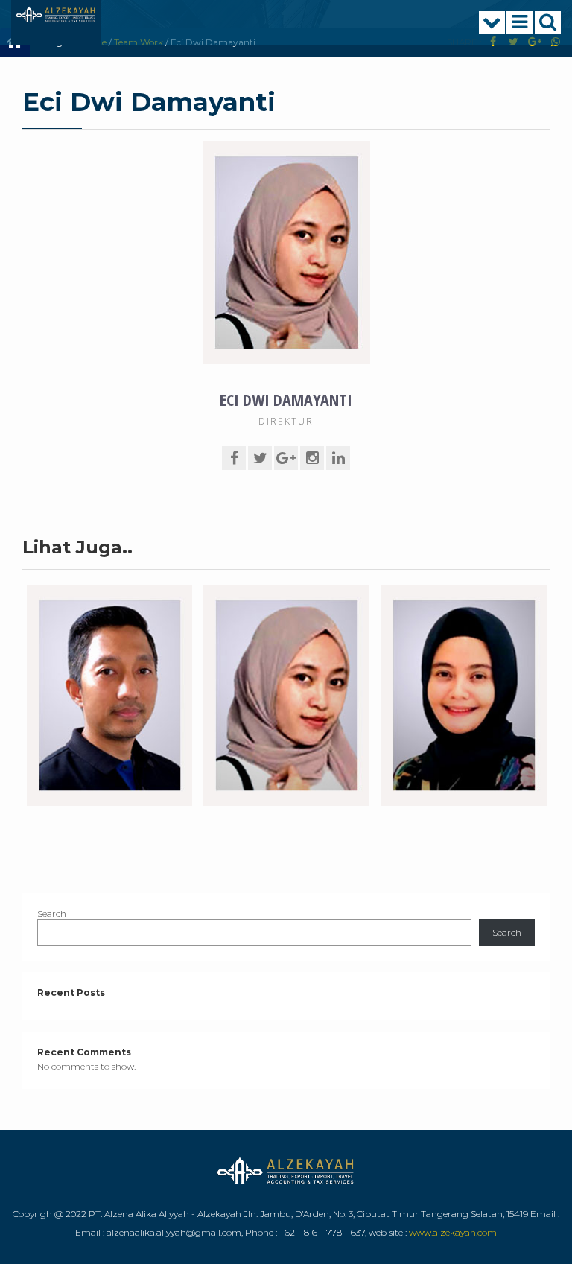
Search (51, 913)
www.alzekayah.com (453, 1232)
